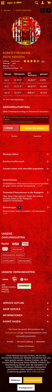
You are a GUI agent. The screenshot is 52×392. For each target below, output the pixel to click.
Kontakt (10, 342)
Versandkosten (11, 333)
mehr (39, 186)
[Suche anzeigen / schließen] (36, 3)
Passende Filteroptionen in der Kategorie (23, 192)
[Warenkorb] (49, 3)
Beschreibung (10, 180)
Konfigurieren (26, 388)
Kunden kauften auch (13, 161)
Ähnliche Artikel (10, 154)
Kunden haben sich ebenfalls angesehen (23, 168)
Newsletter (40, 342)
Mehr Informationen (36, 371)
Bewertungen (9, 207)
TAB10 (32, 350)
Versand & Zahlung (25, 342)
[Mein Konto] (43, 3)
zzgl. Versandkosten (17, 99)
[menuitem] (36, 3)
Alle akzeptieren (33, 380)
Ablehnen (15, 380)
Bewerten (37, 136)
